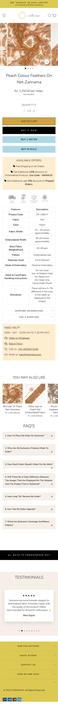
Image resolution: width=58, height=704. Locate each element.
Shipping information (29, 311)
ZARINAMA (18, 690)
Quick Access (28, 655)
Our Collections (28, 646)
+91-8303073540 (28, 349)
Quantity (29, 105)
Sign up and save (28, 674)
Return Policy (16, 343)
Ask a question (29, 317)
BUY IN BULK (29, 149)
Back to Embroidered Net (31, 555)
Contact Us (28, 664)
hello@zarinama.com (30, 354)
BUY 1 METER (29, 139)
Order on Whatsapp (19, 338)
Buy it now (29, 130)
